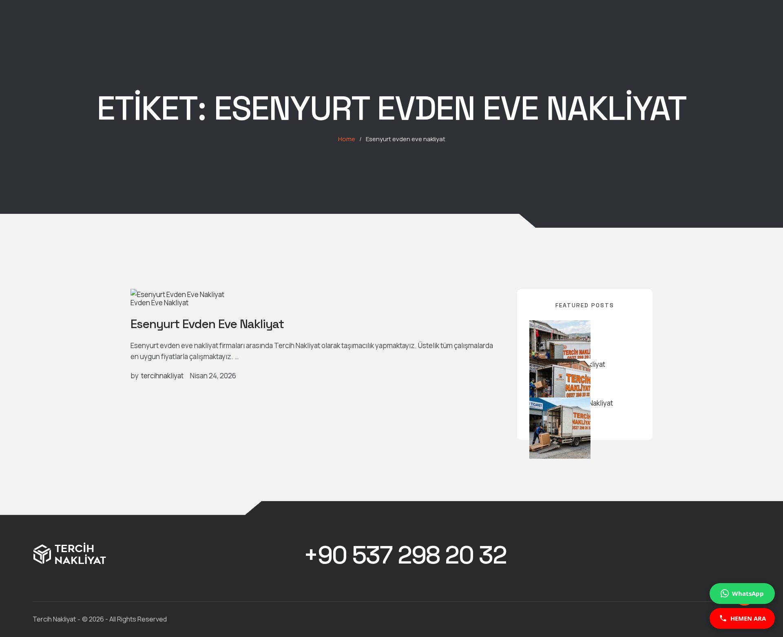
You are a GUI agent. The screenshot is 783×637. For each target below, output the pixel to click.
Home (346, 139)
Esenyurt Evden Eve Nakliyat (207, 324)
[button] (405, 555)
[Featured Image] (177, 294)
